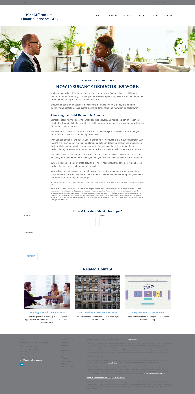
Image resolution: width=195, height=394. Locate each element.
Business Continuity (118, 377)
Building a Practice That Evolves (47, 312)
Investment (65, 345)
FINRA (111, 362)
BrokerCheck (132, 339)
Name (27, 215)
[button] (112, 15)
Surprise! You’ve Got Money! (148, 312)
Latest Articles (67, 361)
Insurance (65, 350)
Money (63, 356)
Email (102, 215)
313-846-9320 (165, 2)
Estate (63, 348)
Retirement (65, 342)
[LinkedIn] (24, 2)
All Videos (65, 364)
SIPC (115, 362)
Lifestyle (64, 358)
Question (28, 232)
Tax (62, 353)
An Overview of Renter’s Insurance (98, 312)
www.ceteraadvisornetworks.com (155, 373)
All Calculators (67, 366)
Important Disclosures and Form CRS (99, 377)
